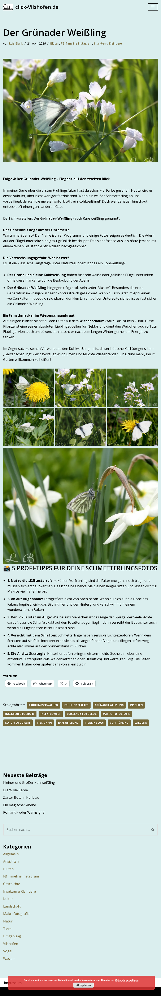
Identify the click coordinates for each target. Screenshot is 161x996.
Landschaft (12, 906)
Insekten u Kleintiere (108, 43)
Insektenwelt (51, 714)
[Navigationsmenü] (153, 7)
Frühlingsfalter (76, 705)
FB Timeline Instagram (76, 43)
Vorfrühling (119, 723)
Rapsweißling (68, 723)
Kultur (8, 898)
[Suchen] (153, 829)
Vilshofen (10, 943)
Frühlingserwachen (43, 705)
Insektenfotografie (19, 714)
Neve (57, 991)
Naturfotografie (18, 723)
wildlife (141, 723)
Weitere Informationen (127, 980)
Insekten (136, 705)
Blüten (54, 43)
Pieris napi (44, 723)
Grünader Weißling (109, 705)
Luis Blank (16, 43)
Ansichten (11, 861)
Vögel (7, 951)
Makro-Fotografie (116, 714)
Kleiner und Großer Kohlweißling (29, 782)
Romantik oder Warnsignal (24, 812)
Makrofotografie (16, 913)
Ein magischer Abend (19, 805)
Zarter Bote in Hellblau (21, 797)
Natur (8, 921)
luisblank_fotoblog (82, 714)
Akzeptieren (83, 985)
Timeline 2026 (94, 723)
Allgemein (11, 854)
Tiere (7, 928)
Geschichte (11, 883)
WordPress (99, 991)
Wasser (9, 958)
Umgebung (12, 936)
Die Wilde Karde (15, 790)
